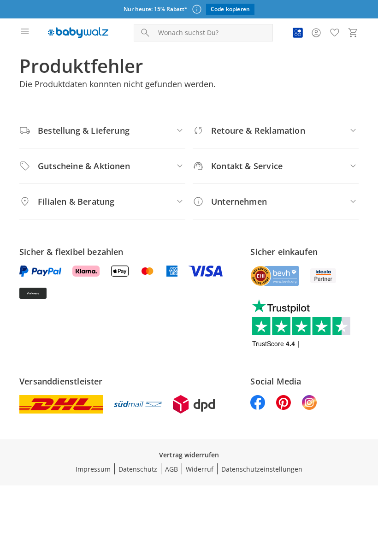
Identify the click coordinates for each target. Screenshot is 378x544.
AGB (171, 469)
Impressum (93, 469)
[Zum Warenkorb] (353, 32)
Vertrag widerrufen (189, 454)
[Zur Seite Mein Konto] (316, 32)
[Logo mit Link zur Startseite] (78, 32)
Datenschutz (137, 469)
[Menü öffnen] (24, 33)
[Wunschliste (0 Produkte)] (334, 32)
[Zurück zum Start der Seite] (369, 479)
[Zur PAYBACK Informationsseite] (297, 32)
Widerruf (199, 469)
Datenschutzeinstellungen (261, 469)
